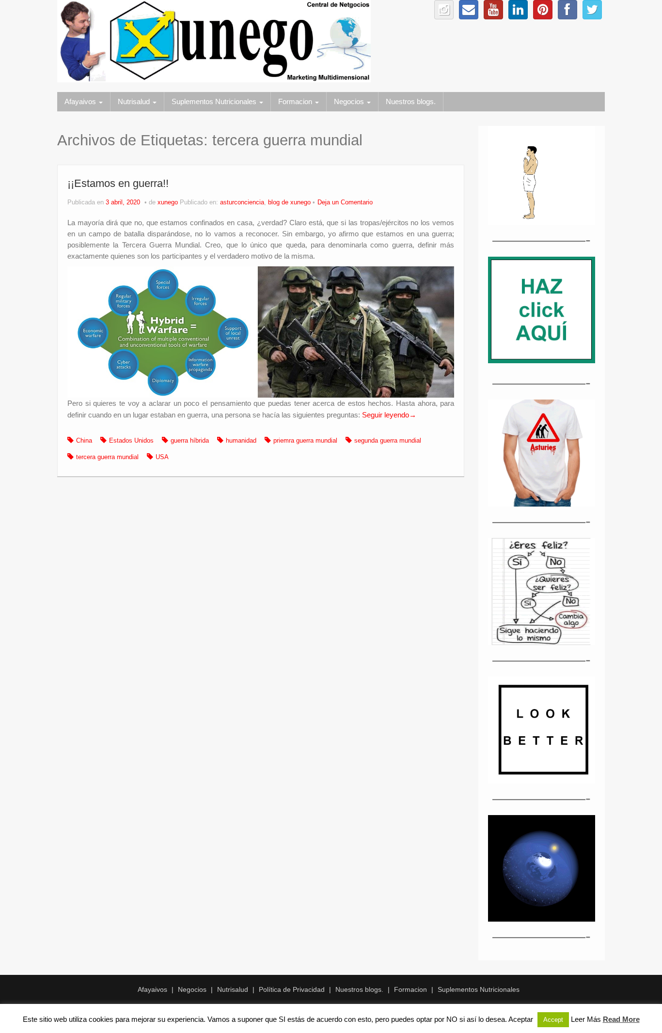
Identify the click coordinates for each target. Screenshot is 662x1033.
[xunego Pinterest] (542, 9)
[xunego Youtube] (493, 9)
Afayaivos (81, 101)
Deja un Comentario (345, 202)
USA (162, 457)
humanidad (241, 440)
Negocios (350, 101)
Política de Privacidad (292, 989)
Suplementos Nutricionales (215, 101)
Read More (621, 1019)
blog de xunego (289, 202)
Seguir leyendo (389, 415)
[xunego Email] (468, 9)
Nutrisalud (135, 101)
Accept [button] (553, 1019)
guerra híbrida (190, 440)
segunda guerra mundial (387, 440)
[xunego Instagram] (444, 9)
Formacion (296, 101)
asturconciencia (242, 202)
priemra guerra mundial (305, 440)
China (84, 440)
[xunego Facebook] (567, 9)
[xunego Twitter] (592, 9)
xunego (168, 202)
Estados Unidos (131, 440)
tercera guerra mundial (107, 457)
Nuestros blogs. (411, 101)
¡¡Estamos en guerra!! (118, 183)
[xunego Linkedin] (518, 9)
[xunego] (214, 41)
